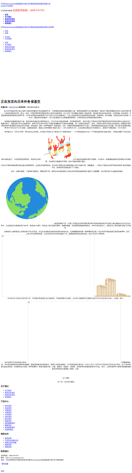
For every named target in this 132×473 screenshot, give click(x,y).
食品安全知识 (14, 107)
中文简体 (8, 39)
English (7, 37)
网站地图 (5, 464)
